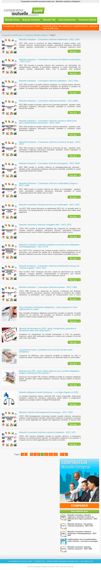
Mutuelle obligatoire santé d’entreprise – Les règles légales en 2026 (48, 392)
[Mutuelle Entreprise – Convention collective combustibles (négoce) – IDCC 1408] (9, 190)
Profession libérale (87, 20)
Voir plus (73, 51)
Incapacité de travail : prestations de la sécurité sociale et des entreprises (45, 351)
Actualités (61, 24)
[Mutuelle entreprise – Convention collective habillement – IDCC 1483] (9, 46)
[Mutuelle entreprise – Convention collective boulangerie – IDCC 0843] (9, 170)
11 (51, 454)
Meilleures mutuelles (44, 24)
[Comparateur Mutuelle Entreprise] (79, 481)
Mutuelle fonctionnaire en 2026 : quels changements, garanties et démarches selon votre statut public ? (47, 329)
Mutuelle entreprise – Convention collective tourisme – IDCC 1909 (48, 287)
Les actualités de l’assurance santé (20, 561)
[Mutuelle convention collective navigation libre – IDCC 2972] (9, 231)
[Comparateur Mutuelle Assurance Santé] (24, 12)
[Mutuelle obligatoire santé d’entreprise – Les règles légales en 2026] (9, 399)
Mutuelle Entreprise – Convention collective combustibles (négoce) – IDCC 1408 (49, 184)
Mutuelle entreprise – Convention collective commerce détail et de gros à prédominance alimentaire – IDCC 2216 (47, 122)
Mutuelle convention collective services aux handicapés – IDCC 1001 (49, 205)
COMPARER (79, 505)
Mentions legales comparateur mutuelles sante (62, 561)
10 (46, 454)
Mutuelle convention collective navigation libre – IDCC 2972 (45, 225)
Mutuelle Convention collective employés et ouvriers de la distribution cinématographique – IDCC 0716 (49, 246)
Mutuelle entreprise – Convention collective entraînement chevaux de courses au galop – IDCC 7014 (49, 267)
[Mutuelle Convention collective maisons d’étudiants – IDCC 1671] (9, 439)
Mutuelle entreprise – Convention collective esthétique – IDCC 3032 (48, 81)
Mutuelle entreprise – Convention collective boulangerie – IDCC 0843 (49, 163)
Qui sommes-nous (87, 561)
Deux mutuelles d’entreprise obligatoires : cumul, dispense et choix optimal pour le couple (48, 308)
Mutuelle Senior (12, 20)
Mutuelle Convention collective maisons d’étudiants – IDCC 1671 (47, 432)
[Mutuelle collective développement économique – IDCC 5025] (9, 419)
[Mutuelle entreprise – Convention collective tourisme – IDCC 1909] (9, 293)
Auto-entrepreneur (67, 20)
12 (55, 454)
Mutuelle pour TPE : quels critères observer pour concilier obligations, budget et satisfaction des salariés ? (49, 372)
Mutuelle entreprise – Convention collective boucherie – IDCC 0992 (48, 101)
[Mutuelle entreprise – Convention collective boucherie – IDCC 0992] (9, 107)
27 (62, 454)
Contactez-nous (39, 561)
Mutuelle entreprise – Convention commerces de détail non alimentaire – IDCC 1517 (50, 60)
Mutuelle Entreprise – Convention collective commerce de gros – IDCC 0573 (50, 143)
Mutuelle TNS (49, 20)
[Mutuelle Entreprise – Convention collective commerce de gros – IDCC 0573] (9, 148)
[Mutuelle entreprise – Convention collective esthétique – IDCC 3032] (9, 87)
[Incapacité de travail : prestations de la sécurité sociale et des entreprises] (9, 356)
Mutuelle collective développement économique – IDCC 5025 (46, 412)
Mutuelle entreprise (31, 20)
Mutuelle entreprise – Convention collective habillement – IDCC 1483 (49, 39)
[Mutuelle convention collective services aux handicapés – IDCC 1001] (9, 211)
